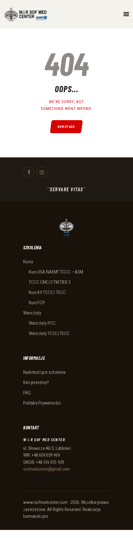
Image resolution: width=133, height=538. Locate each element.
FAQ (27, 393)
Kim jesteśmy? (36, 382)
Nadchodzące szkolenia (44, 372)
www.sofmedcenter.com (45, 502)
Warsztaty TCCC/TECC (49, 333)
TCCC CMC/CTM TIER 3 (50, 282)
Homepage (67, 126)
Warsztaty (32, 313)
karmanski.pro (35, 516)
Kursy (28, 261)
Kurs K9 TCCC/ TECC (47, 292)
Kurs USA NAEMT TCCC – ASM (56, 272)
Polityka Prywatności (42, 403)
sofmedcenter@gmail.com (46, 469)
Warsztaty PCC (42, 323)
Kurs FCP (37, 302)
